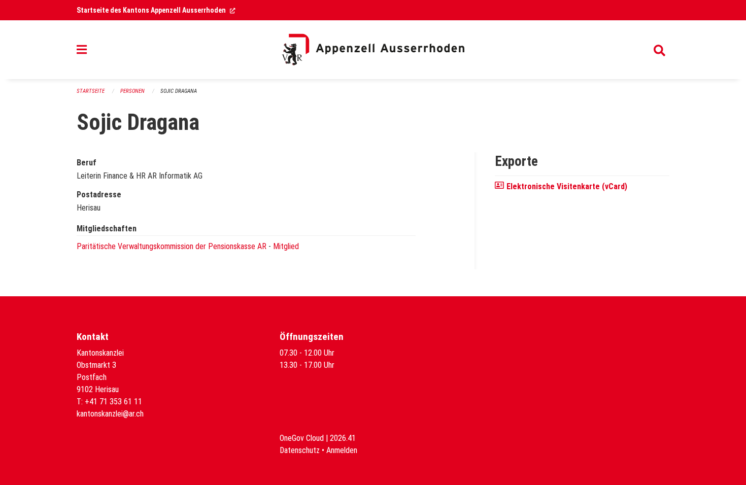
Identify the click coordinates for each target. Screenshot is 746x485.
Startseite (91, 91)
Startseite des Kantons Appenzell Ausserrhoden (156, 10)
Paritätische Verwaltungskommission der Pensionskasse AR (171, 246)
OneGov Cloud (302, 438)
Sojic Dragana (178, 91)
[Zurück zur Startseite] (373, 49)
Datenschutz (300, 450)
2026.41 (343, 438)
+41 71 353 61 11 (113, 401)
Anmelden (341, 450)
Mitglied (286, 246)
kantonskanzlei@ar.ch (110, 414)
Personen (132, 91)
